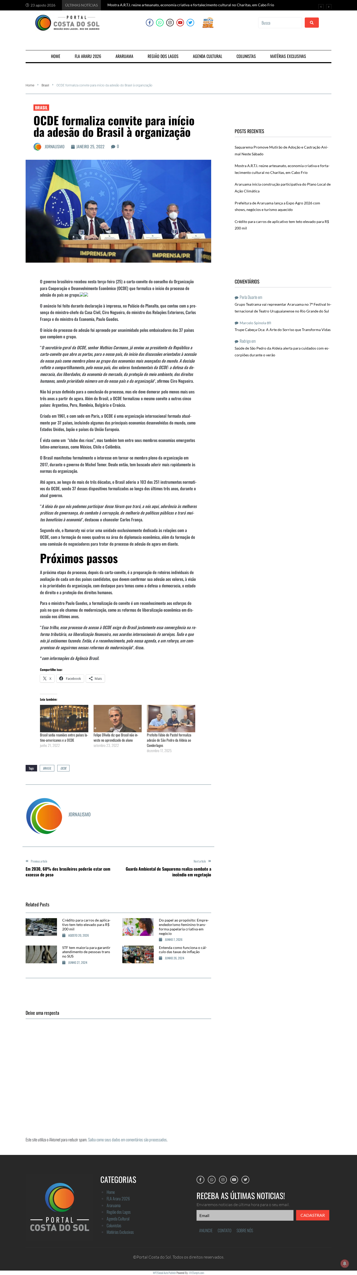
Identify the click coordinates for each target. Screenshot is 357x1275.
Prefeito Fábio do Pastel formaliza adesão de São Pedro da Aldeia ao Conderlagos (169, 740)
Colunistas (114, 1225)
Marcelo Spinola (253, 323)
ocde (63, 768)
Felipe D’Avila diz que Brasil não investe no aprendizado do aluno (116, 737)
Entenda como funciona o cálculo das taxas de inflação (183, 949)
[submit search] (312, 22)
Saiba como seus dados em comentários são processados (127, 1139)
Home (30, 85)
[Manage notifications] (345, 1263)
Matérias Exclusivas (120, 1232)
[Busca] (280, 22)
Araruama (113, 1205)
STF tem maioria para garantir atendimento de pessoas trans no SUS (86, 952)
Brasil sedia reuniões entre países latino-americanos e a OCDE (64, 737)
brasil (47, 768)
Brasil (45, 85)
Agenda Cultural (118, 1218)
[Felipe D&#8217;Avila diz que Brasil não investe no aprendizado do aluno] (118, 718)
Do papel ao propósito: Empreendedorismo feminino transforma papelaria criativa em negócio (184, 926)
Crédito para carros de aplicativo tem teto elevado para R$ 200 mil (86, 924)
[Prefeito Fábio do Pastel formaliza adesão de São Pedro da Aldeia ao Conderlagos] (171, 718)
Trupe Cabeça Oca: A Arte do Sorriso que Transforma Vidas (283, 329)
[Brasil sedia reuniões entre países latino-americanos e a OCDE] (64, 718)
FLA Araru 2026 (118, 1198)
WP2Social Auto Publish (164, 1273)
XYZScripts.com (196, 1273)
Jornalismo (55, 146)
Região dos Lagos (119, 1212)
